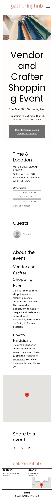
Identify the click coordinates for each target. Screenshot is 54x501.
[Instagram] (25, 493)
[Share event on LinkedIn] (29, 448)
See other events (27, 133)
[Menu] (47, 6)
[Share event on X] (21, 448)
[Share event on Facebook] (14, 448)
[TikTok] (29, 493)
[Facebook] (27, 493)
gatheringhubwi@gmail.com (11, 473)
